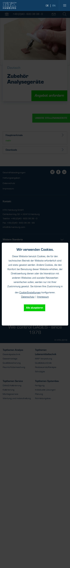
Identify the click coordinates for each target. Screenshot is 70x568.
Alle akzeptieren (34, 308)
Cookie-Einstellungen (30, 292)
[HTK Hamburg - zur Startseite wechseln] (10, 5)
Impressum (43, 296)
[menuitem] (64, 5)
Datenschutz (27, 296)
